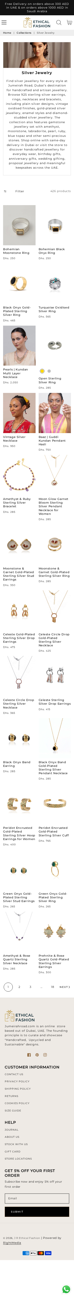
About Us (12, 1136)
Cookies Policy (17, 1103)
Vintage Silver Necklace (14, 438)
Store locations (18, 1158)
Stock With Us (16, 1144)
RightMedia (12, 1243)
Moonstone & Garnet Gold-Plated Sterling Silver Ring (54, 572)
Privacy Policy (17, 1081)
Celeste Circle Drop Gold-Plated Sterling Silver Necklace (54, 639)
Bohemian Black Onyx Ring (52, 251)
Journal (11, 1129)
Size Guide (13, 1110)
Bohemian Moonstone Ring (16, 251)
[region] (37, 7)
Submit (17, 1211)
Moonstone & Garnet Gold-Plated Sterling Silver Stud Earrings (18, 574)
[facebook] (29, 1055)
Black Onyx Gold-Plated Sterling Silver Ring (17, 311)
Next (64, 987)
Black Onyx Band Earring (17, 764)
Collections (24, 32)
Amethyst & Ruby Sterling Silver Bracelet (17, 502)
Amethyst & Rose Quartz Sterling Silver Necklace (16, 959)
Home (7, 32)
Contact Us (14, 1074)
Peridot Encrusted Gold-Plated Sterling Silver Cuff (54, 831)
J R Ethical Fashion (27, 1238)
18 (52, 987)
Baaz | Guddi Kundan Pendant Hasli (52, 440)
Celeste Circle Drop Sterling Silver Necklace (18, 703)
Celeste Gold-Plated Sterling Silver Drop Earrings (19, 638)
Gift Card (13, 1151)
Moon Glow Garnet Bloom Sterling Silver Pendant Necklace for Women (54, 506)
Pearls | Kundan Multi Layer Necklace (15, 373)
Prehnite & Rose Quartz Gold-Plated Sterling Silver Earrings (54, 961)
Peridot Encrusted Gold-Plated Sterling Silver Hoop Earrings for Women (19, 833)
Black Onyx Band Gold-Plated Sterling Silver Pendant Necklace (53, 767)
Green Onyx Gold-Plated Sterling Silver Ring (53, 897)
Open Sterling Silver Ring (50, 380)
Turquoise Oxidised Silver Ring (54, 309)
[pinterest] (37, 1055)
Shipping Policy (18, 1088)
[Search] (59, 22)
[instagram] (45, 1055)
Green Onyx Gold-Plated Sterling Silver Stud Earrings (19, 897)
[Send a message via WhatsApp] (66, 1289)
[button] (4, 23)
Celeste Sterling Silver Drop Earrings (55, 701)
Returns (11, 1096)
